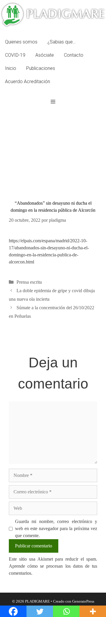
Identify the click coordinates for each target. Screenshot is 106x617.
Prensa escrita (29, 282)
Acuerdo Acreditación (27, 81)
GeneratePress (83, 601)
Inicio (10, 68)
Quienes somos (21, 42)
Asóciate (44, 55)
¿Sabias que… (61, 42)
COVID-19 (15, 55)
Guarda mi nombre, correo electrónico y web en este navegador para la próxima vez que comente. (56, 528)
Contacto (73, 55)
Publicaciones (40, 68)
